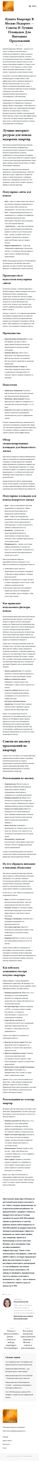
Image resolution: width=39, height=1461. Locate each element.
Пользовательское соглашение (14, 1427)
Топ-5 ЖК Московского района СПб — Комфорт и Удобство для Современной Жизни (19, 1394)
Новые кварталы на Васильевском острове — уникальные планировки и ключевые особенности (18, 1385)
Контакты (6, 1444)
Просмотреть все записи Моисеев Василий (23, 1317)
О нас (5, 1448)
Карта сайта (7, 1440)
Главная (5, 1437)
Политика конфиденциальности (14, 1431)
